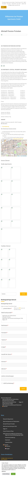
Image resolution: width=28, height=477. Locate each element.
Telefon (4, 340)
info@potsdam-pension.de (7, 458)
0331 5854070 (4, 459)
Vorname (4, 332)
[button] (14, 146)
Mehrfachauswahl (6, 312)
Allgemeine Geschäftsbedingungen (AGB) (14, 435)
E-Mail (3, 347)
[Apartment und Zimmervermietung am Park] (14, 318)
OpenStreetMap (24, 155)
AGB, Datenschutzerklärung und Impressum (12, 405)
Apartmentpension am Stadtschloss (11, 421)
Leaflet (18, 155)
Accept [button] (13, 473)
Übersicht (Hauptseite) (8, 419)
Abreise (3, 369)
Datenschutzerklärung (10, 437)
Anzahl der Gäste (6, 354)
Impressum (7, 439)
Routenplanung (5, 126)
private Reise (7, 308)
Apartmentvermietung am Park (10, 426)
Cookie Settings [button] (6, 473)
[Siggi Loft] (14, 319)
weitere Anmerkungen (7, 376)
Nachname (4, 325)
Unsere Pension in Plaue (8, 431)
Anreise (3, 361)
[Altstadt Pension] (14, 317)
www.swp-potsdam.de (18, 138)
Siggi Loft (21, 402)
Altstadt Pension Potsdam (9, 423)
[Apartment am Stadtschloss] (14, 315)
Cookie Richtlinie (8, 442)
